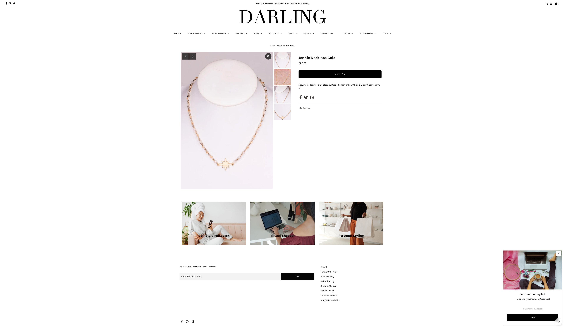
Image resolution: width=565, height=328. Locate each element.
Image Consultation (330, 300)
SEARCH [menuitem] (178, 33)
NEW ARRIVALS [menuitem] (195, 33)
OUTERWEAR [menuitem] (327, 33)
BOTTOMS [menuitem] (274, 33)
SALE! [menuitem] (386, 33)
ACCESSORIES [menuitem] (366, 33)
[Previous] (185, 56)
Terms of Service (329, 295)
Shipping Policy (328, 286)
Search (324, 267)
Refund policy (327, 281)
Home (272, 45)
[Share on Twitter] (306, 98)
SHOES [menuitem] (346, 33)
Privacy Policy (327, 276)
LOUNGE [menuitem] (307, 33)
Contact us (304, 108)
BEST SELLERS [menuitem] (219, 33)
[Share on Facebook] (300, 98)
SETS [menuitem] (291, 33)
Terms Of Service (329, 272)
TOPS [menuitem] (256, 33)
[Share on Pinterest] (312, 98)
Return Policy (327, 290)
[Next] (192, 56)
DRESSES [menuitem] (240, 33)
